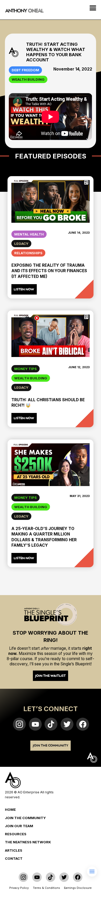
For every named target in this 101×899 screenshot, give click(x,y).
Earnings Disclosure (78, 888)
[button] (93, 8)
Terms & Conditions (46, 888)
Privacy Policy (19, 888)
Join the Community (50, 745)
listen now (24, 289)
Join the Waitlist (50, 676)
